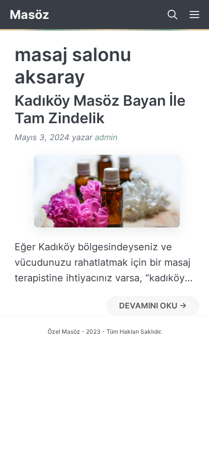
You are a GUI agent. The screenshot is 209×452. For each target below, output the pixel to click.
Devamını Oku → (153, 305)
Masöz (29, 14)
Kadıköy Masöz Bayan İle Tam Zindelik (100, 109)
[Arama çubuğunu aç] (169, 14)
